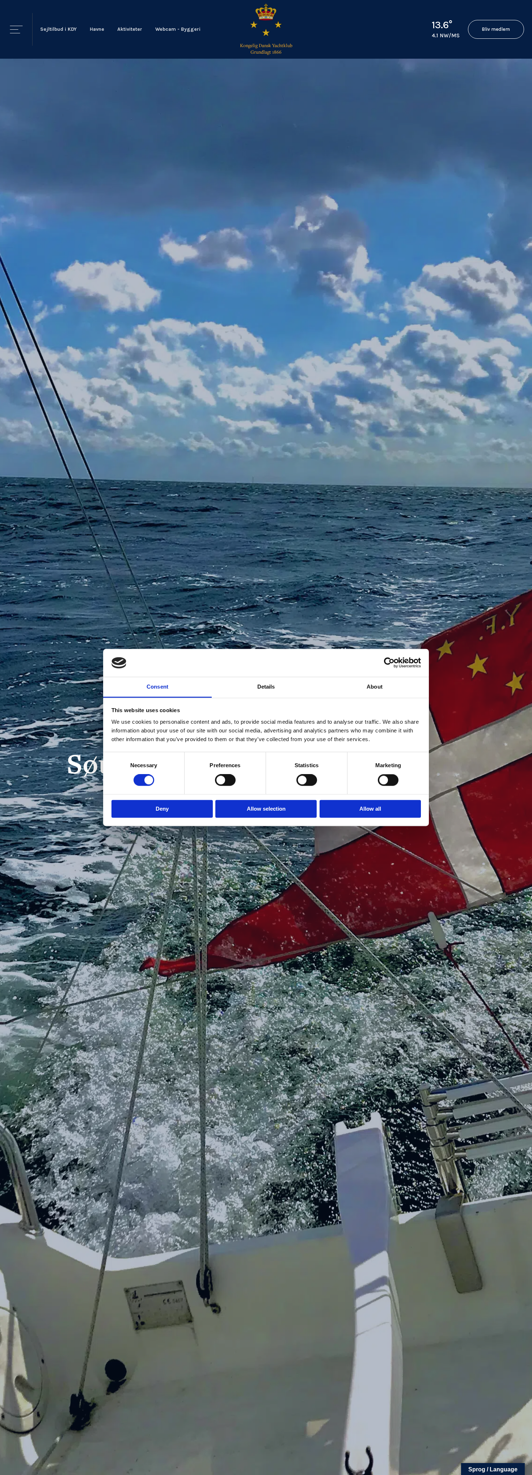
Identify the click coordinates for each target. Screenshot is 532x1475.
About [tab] (375, 687)
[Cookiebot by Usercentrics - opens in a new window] (389, 662)
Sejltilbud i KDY (58, 29)
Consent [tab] (157, 687)
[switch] (225, 780)
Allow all (370, 809)
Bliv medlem (496, 29)
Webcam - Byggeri (177, 29)
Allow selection (266, 809)
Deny (162, 809)
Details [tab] (266, 687)
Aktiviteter (129, 29)
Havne (97, 29)
